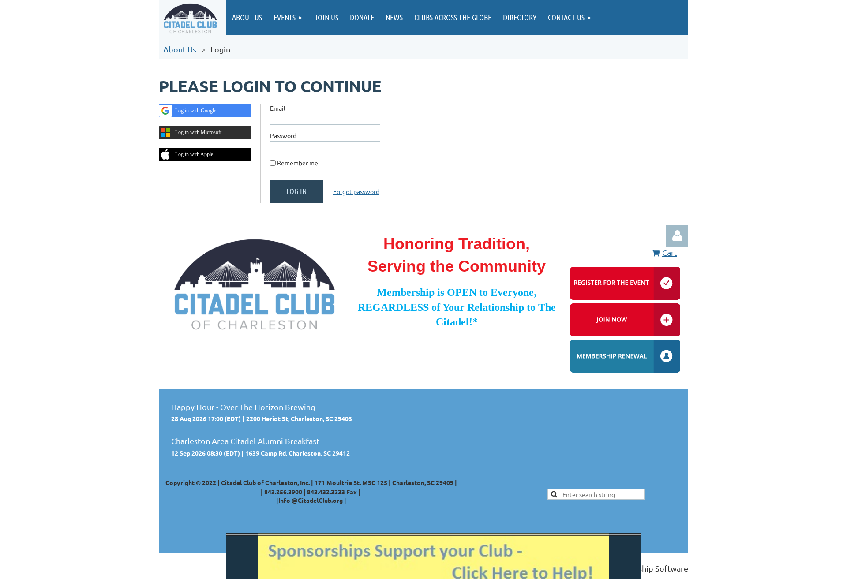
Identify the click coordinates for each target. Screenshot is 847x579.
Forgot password (356, 191)
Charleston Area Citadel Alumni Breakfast (245, 440)
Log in (677, 236)
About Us (179, 49)
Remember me (297, 163)
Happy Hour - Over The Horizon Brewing (243, 406)
